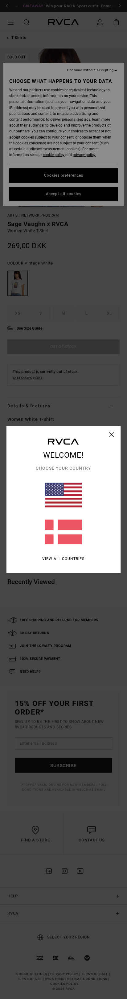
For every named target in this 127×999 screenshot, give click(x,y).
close (111, 434)
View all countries (63, 559)
